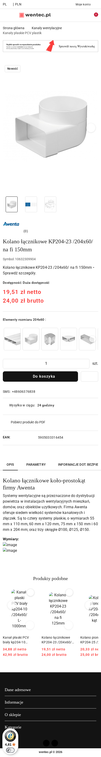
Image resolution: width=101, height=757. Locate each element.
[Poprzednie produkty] (12, 605)
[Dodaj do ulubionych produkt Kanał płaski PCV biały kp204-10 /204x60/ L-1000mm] (30, 592)
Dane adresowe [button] (18, 689)
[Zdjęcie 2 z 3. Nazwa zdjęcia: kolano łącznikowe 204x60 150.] (31, 204)
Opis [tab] (10, 464)
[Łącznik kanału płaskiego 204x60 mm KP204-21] (87, 339)
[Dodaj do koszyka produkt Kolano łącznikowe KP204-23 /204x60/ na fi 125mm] (68, 625)
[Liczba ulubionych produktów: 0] (82, 15)
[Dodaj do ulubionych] (89, 376)
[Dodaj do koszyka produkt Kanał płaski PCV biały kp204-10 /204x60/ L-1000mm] (30, 625)
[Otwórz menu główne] (5, 15)
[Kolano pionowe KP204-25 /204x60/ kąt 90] (50, 339)
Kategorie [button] (13, 727)
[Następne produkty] (89, 605)
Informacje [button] (14, 702)
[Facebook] (46, 743)
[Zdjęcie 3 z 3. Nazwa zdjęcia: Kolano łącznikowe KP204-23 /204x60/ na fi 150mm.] (50, 204)
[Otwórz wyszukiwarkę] (73, 15)
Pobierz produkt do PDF (28, 422)
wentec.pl (45, 752)
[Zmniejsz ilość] (6, 363)
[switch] (10, 750)
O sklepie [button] (13, 714)
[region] (50, 339)
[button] (91, 128)
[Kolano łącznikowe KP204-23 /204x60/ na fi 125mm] (31, 339)
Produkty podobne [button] (50, 578)
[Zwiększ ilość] (85, 363)
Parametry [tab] (36, 464)
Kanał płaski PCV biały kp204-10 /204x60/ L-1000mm (19, 640)
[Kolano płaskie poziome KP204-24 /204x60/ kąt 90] (68, 339)
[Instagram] (54, 743)
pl (5, 4)
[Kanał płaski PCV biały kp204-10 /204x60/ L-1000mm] (12, 339)
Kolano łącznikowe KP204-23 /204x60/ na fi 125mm (57, 640)
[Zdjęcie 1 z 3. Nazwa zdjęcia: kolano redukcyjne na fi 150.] (11, 204)
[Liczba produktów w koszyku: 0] (92, 15)
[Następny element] (92, 339)
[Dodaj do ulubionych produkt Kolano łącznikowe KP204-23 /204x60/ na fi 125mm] (69, 592)
